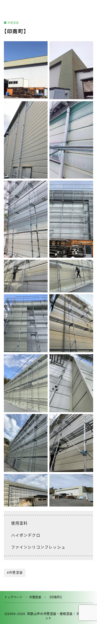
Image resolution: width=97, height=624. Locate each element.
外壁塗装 (13, 23)
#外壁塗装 (15, 573)
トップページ (13, 597)
